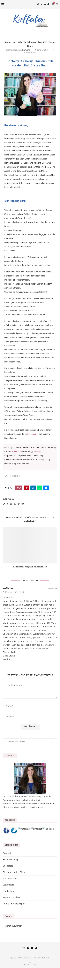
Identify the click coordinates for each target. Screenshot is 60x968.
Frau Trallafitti (10, 878)
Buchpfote (8, 865)
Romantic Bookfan (12, 897)
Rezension (16, 476)
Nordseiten (8, 891)
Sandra (8, 587)
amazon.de (17, 451)
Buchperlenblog (10, 859)
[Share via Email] (46, 488)
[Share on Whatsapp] (39, 488)
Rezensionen (33, 434)
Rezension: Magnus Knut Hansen (30, 566)
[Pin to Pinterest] (26, 488)
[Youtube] (45, 4)
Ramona (26, 49)
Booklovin (7, 853)
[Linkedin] (41, 4)
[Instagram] (38, 4)
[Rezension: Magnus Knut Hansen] (30, 545)
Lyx (6, 476)
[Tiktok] (48, 4)
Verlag (37, 451)
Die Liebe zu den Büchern (15, 872)
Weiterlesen (37, 807)
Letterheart (8, 884)
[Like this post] (19, 488)
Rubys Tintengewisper (14, 903)
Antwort (52, 588)
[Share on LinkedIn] (33, 488)
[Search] (57, 4)
